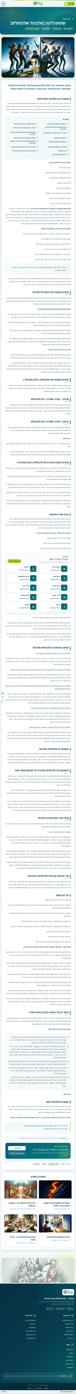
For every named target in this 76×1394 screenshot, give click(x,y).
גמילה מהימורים (22, 1209)
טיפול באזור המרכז (30, 1331)
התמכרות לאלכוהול (22, 214)
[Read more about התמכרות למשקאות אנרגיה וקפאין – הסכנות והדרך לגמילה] (55, 1191)
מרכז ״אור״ (25, 586)
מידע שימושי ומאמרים (67, 1320)
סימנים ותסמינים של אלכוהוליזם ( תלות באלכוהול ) (55, 128)
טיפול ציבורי (32, 1324)
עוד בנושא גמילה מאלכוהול (17, 1153)
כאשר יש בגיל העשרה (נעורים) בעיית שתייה (23, 151)
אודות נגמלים (69, 1349)
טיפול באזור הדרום (30, 1338)
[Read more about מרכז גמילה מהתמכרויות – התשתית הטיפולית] (20, 1189)
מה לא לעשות (62, 151)
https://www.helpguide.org (34, 1126)
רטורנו (58, 605)
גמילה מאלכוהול (66, 19)
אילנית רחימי (56, 567)
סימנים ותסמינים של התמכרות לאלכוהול (24, 124)
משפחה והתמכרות (56, 1240)
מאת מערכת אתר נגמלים (32, 28)
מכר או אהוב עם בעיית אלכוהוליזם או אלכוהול (23, 147)
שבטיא (27, 605)
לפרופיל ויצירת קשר (55, 570)
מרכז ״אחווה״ (55, 595)
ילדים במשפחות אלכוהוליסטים (58, 1237)
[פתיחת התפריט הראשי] (3, 3)
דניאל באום (56, 576)
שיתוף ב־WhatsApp (54, 1164)
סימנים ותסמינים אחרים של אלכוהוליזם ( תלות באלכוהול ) (23, 133)
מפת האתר (46, 1388)
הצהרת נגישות (69, 1360)
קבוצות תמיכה (32, 1327)
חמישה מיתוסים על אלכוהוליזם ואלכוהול (24, 138)
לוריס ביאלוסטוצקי (23, 576)
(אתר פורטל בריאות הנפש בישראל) (55, 1129)
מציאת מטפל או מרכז (30, 1320)
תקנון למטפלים (38, 1388)
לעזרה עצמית (33, 837)
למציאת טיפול (17, 1148)
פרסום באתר (70, 1357)
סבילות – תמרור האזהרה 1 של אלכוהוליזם (24, 128)
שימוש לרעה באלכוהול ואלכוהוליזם (56, 124)
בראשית (26, 567)
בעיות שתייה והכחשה (60, 138)
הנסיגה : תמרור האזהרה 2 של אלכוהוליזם (55, 133)
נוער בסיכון (58, 1209)
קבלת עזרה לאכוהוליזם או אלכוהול (57, 147)
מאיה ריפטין (56, 586)
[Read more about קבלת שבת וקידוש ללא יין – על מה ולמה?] (20, 1223)
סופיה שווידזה (25, 595)
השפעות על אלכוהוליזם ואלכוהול (57, 142)
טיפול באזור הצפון (31, 1334)
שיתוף (44, 1164)
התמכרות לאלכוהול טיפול (59, 154)
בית (73, 19)
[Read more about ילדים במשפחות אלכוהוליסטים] (55, 1223)
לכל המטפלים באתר (14, 561)
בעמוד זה (66, 119)
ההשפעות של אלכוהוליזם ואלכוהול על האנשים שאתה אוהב (23, 142)
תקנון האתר (70, 1367)
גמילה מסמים (13, 1209)
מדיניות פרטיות (69, 1364)
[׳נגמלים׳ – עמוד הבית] (68, 1292)
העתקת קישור (36, 1164)
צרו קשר (71, 1353)
